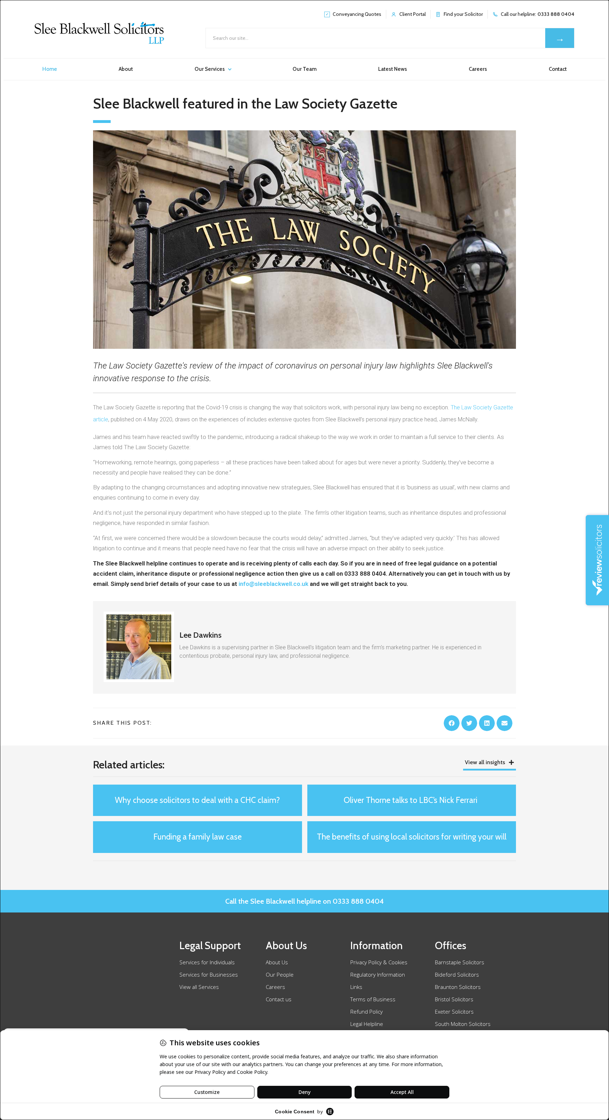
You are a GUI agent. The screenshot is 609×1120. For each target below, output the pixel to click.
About (126, 69)
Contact (558, 69)
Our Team (304, 69)
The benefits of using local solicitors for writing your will (411, 837)
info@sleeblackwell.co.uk (273, 583)
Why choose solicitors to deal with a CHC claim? (197, 800)
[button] (452, 723)
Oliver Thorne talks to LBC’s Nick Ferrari (411, 800)
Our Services (210, 69)
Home (49, 69)
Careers (478, 69)
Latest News (392, 69)
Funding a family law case (197, 837)
